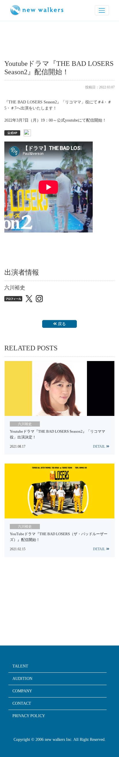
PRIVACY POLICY (28, 716)
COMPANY (22, 691)
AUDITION (22, 679)
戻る (62, 324)
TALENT (20, 666)
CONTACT (21, 704)
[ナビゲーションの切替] (102, 10)
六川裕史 (25, 424)
